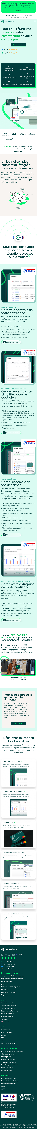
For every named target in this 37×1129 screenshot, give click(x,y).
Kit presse (4, 995)
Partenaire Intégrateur (8, 1084)
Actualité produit (6, 1070)
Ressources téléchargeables (10, 987)
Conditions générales (19, 1124)
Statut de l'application (8, 1043)
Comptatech (5, 989)
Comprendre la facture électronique (12, 976)
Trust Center (24, 1126)
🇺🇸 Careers (5, 1022)
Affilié (3, 1086)
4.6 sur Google (8, 969)
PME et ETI (28, 15)
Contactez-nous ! (7, 1003)
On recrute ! (5, 1019)
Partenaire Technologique (9, 1081)
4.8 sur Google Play (9, 964)
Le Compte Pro (6, 1057)
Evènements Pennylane (8, 992)
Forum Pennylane (6, 1032)
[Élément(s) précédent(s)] (17, 685)
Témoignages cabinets (8, 1005)
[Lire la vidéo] (17, 667)
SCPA (3, 1089)
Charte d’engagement (8, 1054)
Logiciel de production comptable (12, 1051)
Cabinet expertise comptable (18, 17)
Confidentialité (32, 1126)
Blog (2, 984)
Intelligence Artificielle (8, 1059)
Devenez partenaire (7, 1014)
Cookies (2, 1126)
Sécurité (18, 1126)
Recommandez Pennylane (9, 1011)
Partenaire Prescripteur (9, 1078)
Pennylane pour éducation (9, 1065)
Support (4, 1035)
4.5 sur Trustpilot (9, 961)
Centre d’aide (5, 1030)
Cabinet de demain (7, 1067)
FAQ (2, 1038)
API (2, 1041)
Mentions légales (31, 1124)
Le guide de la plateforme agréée (12, 979)
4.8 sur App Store (9, 966)
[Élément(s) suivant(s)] (20, 685)
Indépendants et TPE (12, 15)
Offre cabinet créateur (8, 1062)
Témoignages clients (8, 1008)
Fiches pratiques (6, 981)
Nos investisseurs (7, 1016)
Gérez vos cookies (10, 1126)
